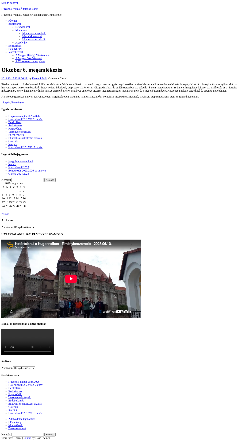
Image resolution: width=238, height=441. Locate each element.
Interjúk (12, 144)
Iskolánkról (14, 23)
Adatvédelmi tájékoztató (21, 418)
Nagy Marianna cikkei (20, 161)
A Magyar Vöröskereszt (28, 58)
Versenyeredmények (19, 131)
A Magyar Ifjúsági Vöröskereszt (33, 55)
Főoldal (12, 20)
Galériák (13, 141)
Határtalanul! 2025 (18, 167)
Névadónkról (22, 26)
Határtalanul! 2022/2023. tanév (25, 119)
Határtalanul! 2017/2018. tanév (25, 147)
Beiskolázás (14, 45)
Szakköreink (15, 125)
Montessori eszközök (33, 39)
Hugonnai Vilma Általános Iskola (19, 8)
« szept (5, 213)
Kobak (12, 164)
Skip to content (9, 2)
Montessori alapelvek (34, 33)
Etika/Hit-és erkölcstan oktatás (25, 137)
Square (27, 437)
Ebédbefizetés (16, 134)
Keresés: (6, 179)
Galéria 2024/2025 (18, 173)
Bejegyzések (15, 48)
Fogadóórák (15, 128)
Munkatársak (15, 425)
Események (17, 102)
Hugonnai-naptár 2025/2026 (24, 116)
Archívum (7, 227)
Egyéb (6, 102)
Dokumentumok (17, 428)
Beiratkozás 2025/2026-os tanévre (27, 170)
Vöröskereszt (15, 51)
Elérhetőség (14, 422)
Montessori (21, 30)
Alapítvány (21, 42)
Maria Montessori (32, 36)
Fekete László (39, 78)
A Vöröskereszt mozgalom (30, 61)
